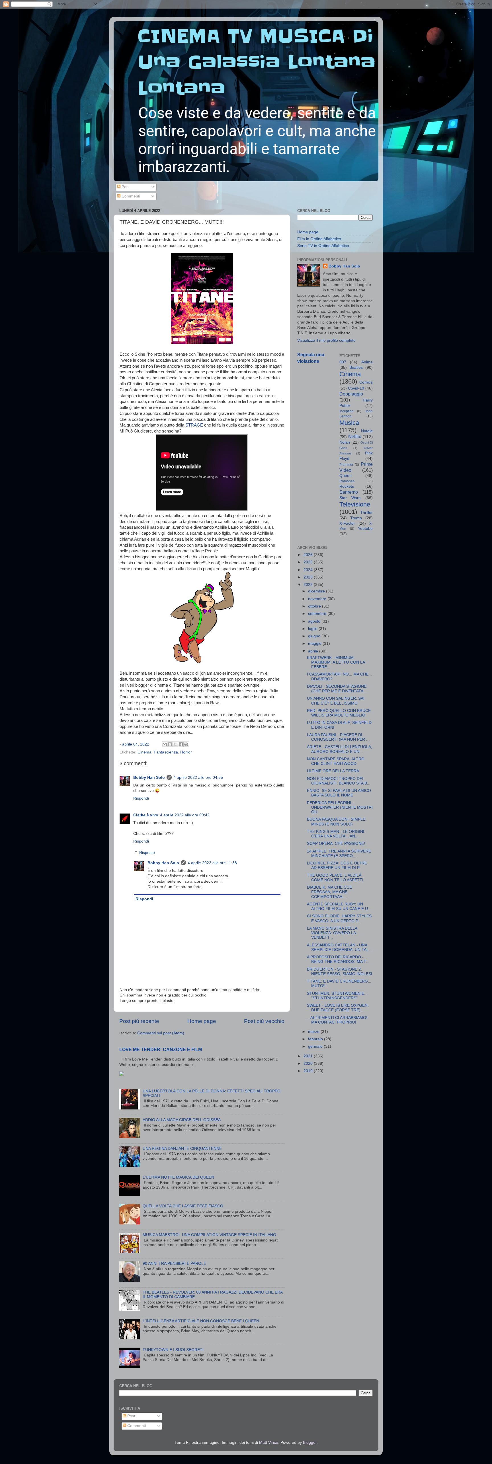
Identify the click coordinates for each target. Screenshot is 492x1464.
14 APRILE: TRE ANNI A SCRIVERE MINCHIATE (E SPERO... (339, 853)
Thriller (366, 512)
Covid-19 (356, 388)
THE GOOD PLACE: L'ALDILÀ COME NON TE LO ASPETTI (335, 877)
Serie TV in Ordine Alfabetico (323, 246)
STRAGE (194, 425)
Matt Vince (268, 1442)
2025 (309, 562)
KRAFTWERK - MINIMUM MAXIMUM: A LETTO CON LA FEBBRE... (336, 662)
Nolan (344, 442)
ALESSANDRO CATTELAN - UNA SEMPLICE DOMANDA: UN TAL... (339, 947)
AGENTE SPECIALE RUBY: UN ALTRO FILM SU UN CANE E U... (339, 906)
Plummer (346, 465)
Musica (349, 422)
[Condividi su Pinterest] (186, 744)
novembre (317, 599)
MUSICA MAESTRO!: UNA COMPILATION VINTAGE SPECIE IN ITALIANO (209, 1235)
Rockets (346, 486)
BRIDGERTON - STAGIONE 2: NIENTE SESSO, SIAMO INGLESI (339, 971)
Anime (367, 362)
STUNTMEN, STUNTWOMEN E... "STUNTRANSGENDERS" (337, 995)
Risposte (147, 853)
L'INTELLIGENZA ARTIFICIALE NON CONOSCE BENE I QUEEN (201, 1321)
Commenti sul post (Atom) (160, 1033)
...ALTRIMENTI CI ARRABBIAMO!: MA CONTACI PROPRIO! (337, 1020)
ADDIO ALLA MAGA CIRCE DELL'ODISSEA (182, 1120)
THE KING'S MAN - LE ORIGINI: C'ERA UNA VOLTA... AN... (336, 833)
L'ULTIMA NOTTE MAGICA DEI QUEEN (178, 1177)
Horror (186, 752)
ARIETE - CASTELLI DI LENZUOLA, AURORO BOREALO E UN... (339, 749)
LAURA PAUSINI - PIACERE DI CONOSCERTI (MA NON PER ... (338, 737)
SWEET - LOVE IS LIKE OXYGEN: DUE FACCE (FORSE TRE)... (338, 1007)
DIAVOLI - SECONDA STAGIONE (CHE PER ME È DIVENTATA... (337, 688)
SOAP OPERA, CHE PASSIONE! (336, 843)
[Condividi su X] (175, 744)
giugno (314, 636)
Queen (345, 475)
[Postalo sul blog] (170, 744)
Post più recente (139, 1021)
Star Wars (350, 498)
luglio (313, 629)
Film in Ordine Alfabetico (319, 239)
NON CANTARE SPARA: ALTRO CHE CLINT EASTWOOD (335, 761)
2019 (309, 1071)
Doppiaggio (351, 393)
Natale (367, 431)
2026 (309, 555)
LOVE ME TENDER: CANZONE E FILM (160, 1049)
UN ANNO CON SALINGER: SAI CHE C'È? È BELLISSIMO (335, 700)
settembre (317, 613)
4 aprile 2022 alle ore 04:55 (198, 777)
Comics (366, 382)
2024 (309, 570)
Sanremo (348, 492)
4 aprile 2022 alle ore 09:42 (185, 815)
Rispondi (141, 798)
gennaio (316, 1046)
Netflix (354, 436)
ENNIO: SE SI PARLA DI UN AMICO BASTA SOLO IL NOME (339, 792)
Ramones (346, 481)
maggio (315, 643)
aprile (313, 651)
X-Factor (347, 523)
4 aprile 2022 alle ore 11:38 (212, 863)
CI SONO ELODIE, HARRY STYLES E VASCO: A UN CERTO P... (339, 918)
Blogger (310, 1442)
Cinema (144, 752)
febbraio (316, 1039)
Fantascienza (166, 752)
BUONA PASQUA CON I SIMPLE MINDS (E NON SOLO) (336, 821)
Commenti (130, 196)
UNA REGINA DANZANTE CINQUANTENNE (182, 1148)
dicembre (317, 591)
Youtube (365, 528)
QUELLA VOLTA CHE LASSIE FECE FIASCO (183, 1206)
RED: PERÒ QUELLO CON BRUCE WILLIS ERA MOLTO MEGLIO (339, 713)
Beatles (356, 367)
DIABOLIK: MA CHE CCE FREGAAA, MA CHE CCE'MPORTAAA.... (329, 892)
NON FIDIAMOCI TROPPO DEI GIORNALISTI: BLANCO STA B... (338, 781)
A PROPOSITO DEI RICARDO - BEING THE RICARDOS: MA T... (338, 959)
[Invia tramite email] (164, 744)
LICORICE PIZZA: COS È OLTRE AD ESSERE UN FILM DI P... (337, 865)
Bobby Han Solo (149, 777)
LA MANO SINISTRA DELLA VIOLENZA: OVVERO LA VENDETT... (332, 933)
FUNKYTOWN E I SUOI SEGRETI (173, 1350)
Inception (346, 411)
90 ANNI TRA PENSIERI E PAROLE (174, 1263)
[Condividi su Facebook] (181, 744)
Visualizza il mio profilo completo (326, 340)
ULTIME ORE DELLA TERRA (333, 771)
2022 (309, 584)
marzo (314, 1031)
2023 (309, 577)
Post (125, 187)
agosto (314, 621)
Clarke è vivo (145, 815)
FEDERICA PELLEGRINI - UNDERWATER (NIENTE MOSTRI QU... (340, 807)
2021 (309, 1056)
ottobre (315, 606)
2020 (309, 1063)
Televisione (354, 504)
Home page (201, 1021)
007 (342, 362)
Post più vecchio (264, 1021)
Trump (356, 518)
